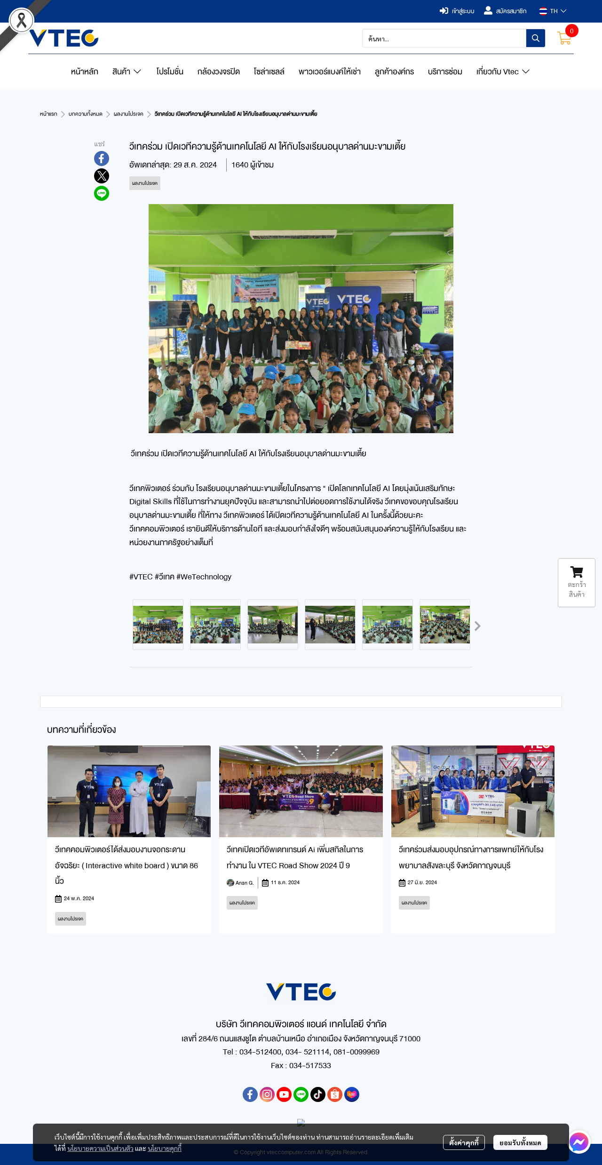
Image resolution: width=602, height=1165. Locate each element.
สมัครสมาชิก (511, 11)
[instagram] (267, 1094)
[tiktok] (317, 1094)
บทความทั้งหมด (86, 114)
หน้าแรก (48, 114)
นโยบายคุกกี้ (165, 1148)
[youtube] (284, 1094)
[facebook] (250, 1094)
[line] (301, 1094)
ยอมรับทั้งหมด (520, 1142)
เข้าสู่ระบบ (463, 11)
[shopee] (334, 1094)
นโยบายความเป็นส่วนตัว (100, 1148)
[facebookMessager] (579, 1142)
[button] (553, 11)
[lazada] (351, 1094)
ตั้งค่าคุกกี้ (464, 1142)
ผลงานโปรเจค (128, 114)
